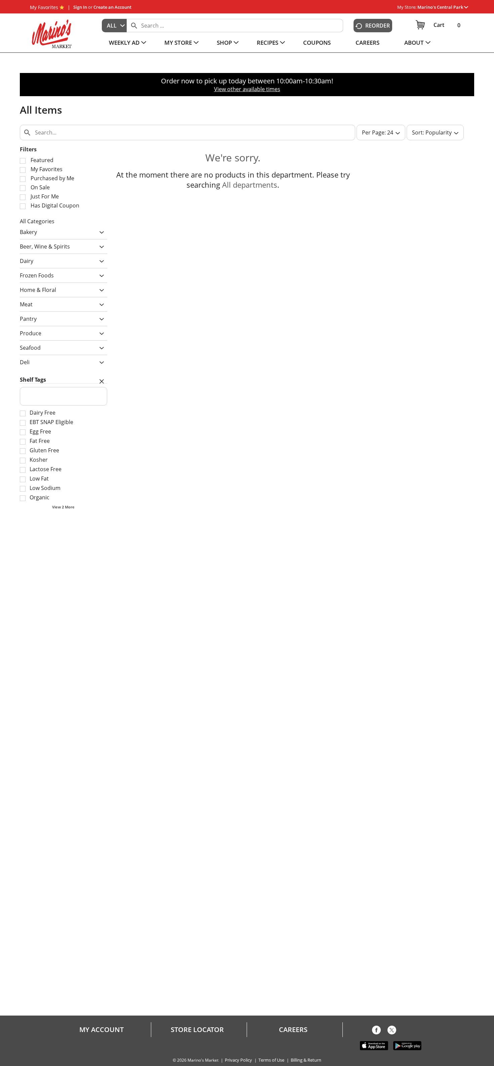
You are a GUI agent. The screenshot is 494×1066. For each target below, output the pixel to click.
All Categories (37, 221)
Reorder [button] (377, 25)
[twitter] (391, 1031)
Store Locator (197, 1030)
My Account (101, 1030)
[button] (442, 7)
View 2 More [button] (63, 506)
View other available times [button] (247, 89)
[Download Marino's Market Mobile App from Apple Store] (374, 1045)
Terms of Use (271, 1060)
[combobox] (114, 25)
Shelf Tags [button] (33, 379)
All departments (249, 185)
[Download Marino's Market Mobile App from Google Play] (407, 1045)
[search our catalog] (134, 25)
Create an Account (112, 7)
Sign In (80, 7)
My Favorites (44, 7)
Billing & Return (306, 1060)
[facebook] (376, 1031)
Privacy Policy (238, 1060)
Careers (293, 1030)
